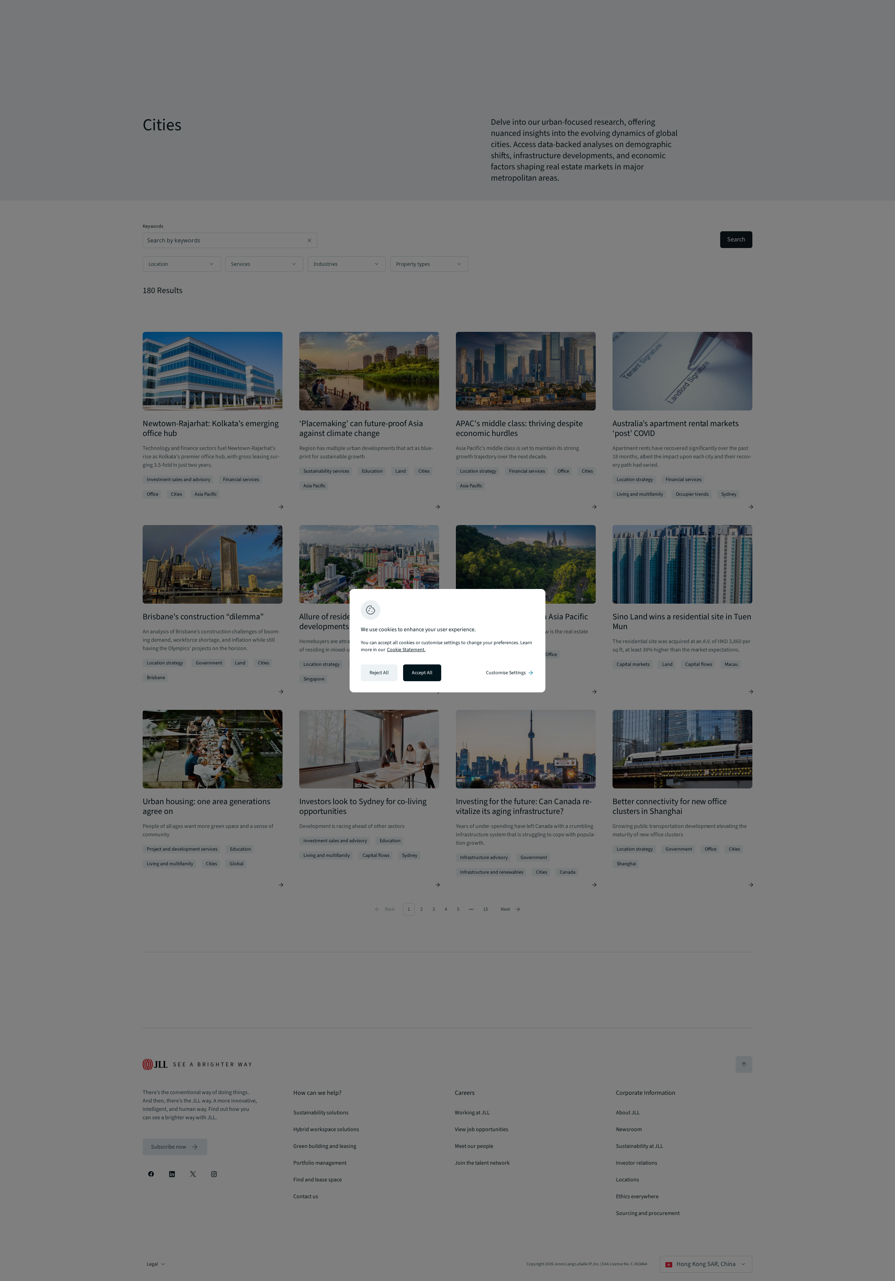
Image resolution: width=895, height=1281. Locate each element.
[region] (447, 640)
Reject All (379, 672)
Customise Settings (510, 673)
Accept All (422, 672)
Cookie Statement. (406, 649)
